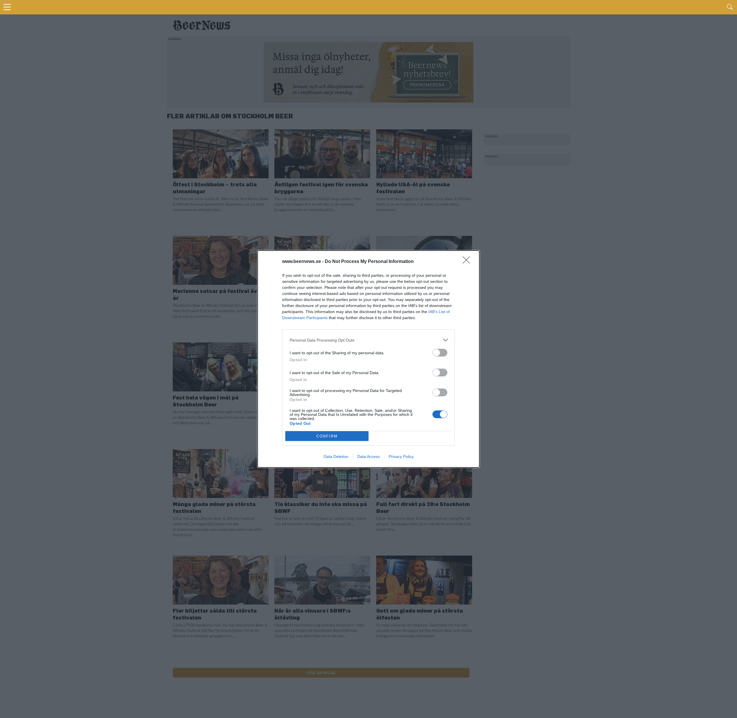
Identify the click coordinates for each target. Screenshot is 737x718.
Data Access (368, 456)
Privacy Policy (401, 456)
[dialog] (368, 359)
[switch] (439, 353)
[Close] (468, 261)
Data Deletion (336, 456)
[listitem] (368, 340)
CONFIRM (327, 436)
